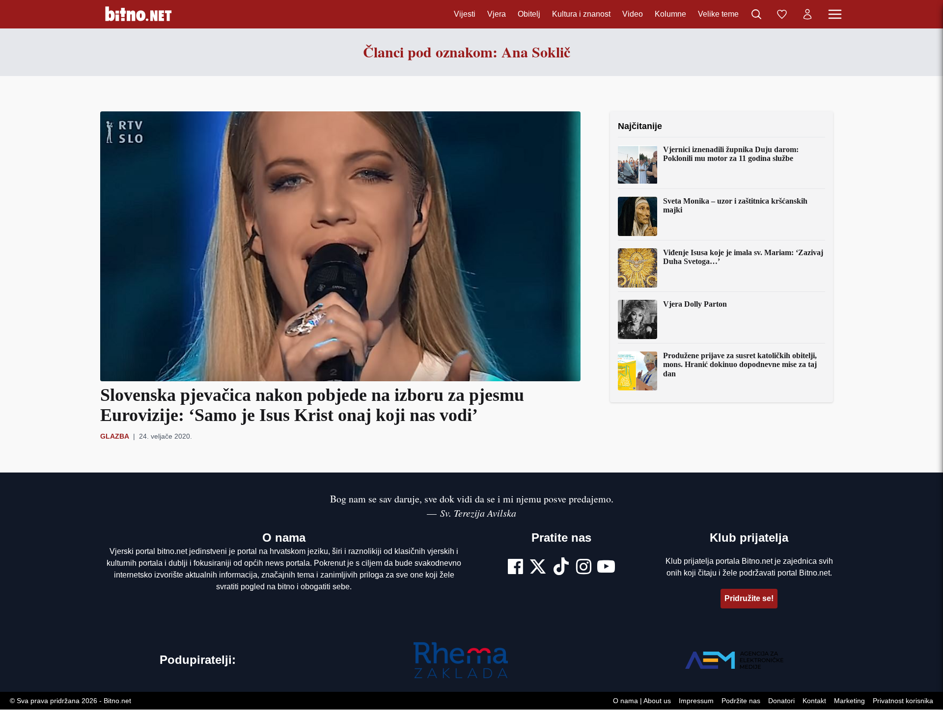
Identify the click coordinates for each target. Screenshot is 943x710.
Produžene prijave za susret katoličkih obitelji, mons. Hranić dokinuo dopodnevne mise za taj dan (740, 364)
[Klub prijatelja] (782, 14)
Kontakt (814, 701)
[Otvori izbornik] (835, 14)
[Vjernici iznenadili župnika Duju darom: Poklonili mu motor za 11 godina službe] (637, 164)
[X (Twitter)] (538, 567)
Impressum (696, 701)
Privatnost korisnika (903, 701)
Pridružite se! (749, 598)
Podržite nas (740, 701)
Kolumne (670, 14)
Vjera (496, 14)
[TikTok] (561, 567)
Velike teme (718, 14)
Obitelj (529, 14)
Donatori (781, 701)
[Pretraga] (756, 14)
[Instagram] (583, 567)
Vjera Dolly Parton (695, 304)
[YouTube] (606, 567)
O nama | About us (642, 701)
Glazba (114, 436)
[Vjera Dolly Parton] (637, 319)
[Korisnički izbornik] (807, 14)
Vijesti (464, 14)
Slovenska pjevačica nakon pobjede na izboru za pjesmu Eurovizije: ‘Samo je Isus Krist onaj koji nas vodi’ (312, 405)
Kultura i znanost (581, 14)
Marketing (849, 701)
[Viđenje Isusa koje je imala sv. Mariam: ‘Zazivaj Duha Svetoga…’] (637, 268)
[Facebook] (515, 567)
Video (632, 14)
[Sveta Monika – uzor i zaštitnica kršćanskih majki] (637, 216)
